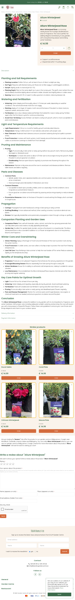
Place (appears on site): (46, 491)
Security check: (5, 505)
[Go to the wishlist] (67, 7)
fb (35, 574)
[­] (2, 7)
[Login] (63, 7)
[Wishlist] (67, 7)
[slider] (7, 463)
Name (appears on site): (8, 491)
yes (32, 551)
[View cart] (72, 7)
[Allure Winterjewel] (18, 30)
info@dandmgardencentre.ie (38, 566)
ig (39, 574)
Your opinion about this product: (11, 468)
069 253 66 (43, 564)
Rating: (2, 461)
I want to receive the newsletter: (17, 552)
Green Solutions (43, 593)
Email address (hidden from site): (11, 498)
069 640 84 (34, 564)
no (37, 551)
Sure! (59, 594)
